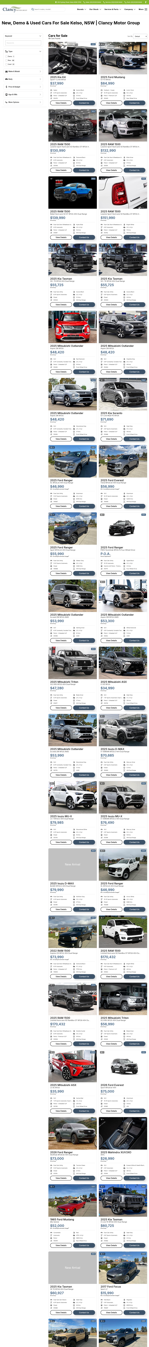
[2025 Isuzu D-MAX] (123, 730)
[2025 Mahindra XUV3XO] (123, 1133)
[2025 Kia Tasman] (72, 260)
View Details (61, 103)
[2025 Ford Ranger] (72, 461)
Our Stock (94, 9)
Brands (80, 9)
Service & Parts (111, 9)
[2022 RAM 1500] (72, 932)
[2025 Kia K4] (72, 58)
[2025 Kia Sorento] (123, 394)
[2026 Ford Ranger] (72, 1133)
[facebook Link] (145, 2)
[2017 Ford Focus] (123, 1268)
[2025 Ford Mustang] (123, 58)
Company (128, 9)
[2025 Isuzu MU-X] (72, 797)
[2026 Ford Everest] (123, 1066)
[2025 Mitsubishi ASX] (123, 663)
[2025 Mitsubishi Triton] (72, 663)
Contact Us (84, 103)
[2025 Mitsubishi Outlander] (72, 327)
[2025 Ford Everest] (123, 461)
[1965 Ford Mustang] (72, 1200)
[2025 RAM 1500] (72, 125)
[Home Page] (15, 9)
